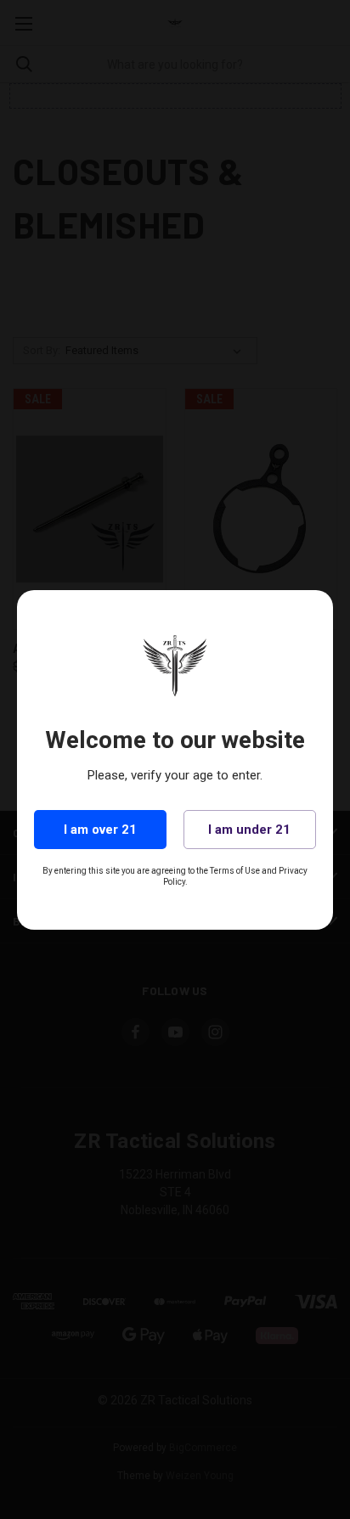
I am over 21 (100, 829)
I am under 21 (249, 829)
